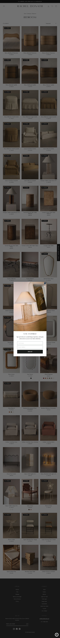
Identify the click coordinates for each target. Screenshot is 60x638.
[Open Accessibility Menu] (57, 635)
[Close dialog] (45, 283)
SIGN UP (30, 351)
